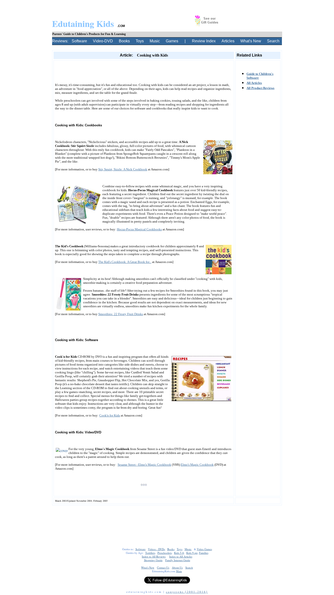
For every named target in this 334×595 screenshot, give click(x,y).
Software (79, 41)
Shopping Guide (153, 560)
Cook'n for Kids (109, 415)
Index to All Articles (180, 556)
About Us (177, 567)
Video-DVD (103, 41)
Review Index (204, 41)
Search (273, 41)
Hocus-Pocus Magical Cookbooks (139, 229)
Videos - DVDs (156, 549)
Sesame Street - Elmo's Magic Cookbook (144, 464)
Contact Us (163, 567)
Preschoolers (164, 553)
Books (124, 41)
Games (172, 41)
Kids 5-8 (179, 553)
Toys (140, 41)
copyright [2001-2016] (187, 592)
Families (203, 553)
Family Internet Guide (177, 560)
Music (155, 41)
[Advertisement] (144, 64)
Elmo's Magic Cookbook (197, 464)
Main (179, 571)
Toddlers (150, 553)
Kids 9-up (192, 553)
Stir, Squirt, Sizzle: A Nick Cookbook (122, 169)
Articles (228, 41)
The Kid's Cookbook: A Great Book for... (124, 262)
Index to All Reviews (154, 556)
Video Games (204, 549)
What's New (250, 41)
